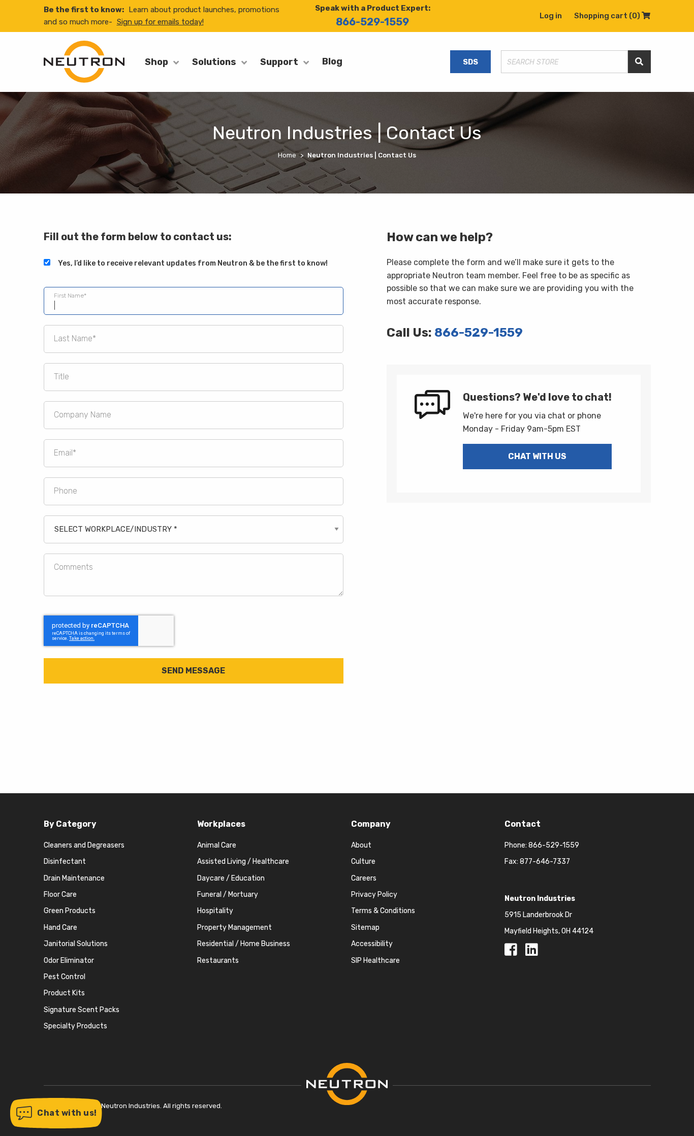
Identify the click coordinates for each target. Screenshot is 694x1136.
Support (279, 62)
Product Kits (64, 993)
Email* (65, 453)
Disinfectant (65, 861)
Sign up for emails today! (160, 21)
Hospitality (215, 910)
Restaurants (218, 960)
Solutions (214, 62)
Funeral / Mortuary (227, 894)
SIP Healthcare (375, 960)
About (361, 845)
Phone (65, 491)
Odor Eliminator (69, 960)
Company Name (82, 414)
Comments (73, 567)
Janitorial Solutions (76, 943)
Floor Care (60, 894)
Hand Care (60, 927)
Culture (363, 861)
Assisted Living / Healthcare (243, 861)
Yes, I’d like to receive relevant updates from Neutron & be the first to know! (193, 263)
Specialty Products (75, 1026)
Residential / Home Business (243, 943)
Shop (156, 62)
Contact (522, 824)
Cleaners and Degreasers (84, 845)
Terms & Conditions (383, 910)
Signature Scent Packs (81, 1009)
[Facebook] (512, 952)
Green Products (70, 910)
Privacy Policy (374, 894)
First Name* (70, 295)
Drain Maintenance (74, 878)
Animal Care (216, 845)
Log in (551, 15)
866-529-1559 (372, 22)
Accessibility (372, 943)
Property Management (234, 927)
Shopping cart (612, 15)
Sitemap (365, 927)
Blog (332, 61)
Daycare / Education (231, 878)
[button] (56, 1113)
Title (61, 376)
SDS (470, 62)
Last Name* (75, 338)
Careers (363, 878)
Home (287, 155)
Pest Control (64, 976)
